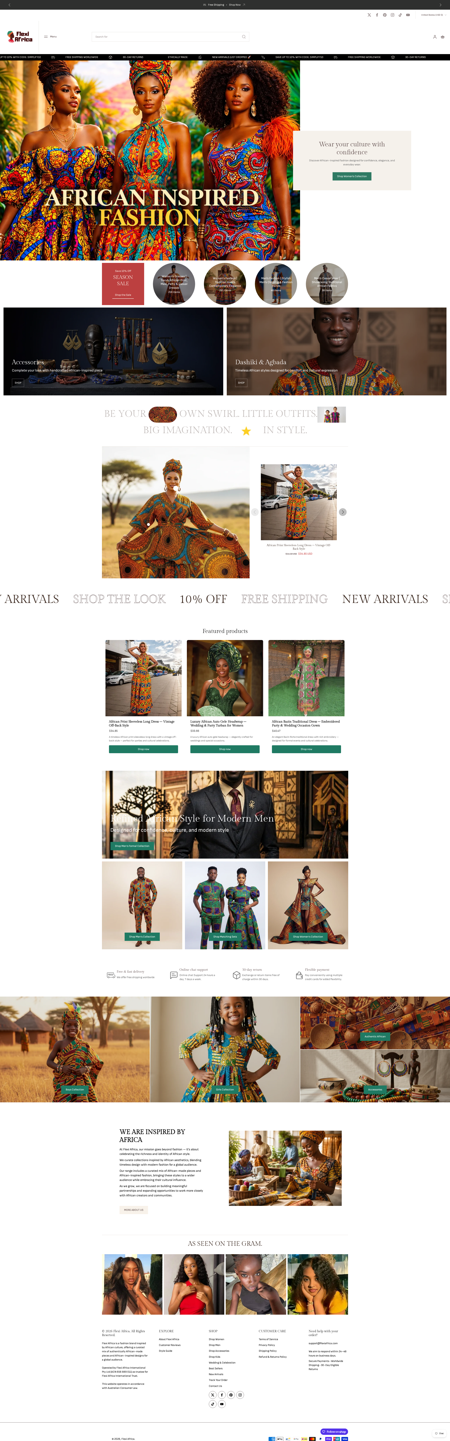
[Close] (86, 1381)
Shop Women (216, 1339)
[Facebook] (377, 15)
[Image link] (113, 351)
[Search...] (243, 36)
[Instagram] (392, 15)
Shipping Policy (268, 1351)
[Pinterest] (385, 15)
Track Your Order (218, 1380)
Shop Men (214, 1345)
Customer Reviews (170, 1345)
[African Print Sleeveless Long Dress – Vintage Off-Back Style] (299, 502)
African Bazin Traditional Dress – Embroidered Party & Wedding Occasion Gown (306, 724)
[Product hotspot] (175, 488)
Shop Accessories (219, 1351)
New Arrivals (216, 1374)
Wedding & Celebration (222, 1362)
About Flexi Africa (169, 1339)
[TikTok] (400, 15)
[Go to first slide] (440, 5)
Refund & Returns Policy (273, 1356)
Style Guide (165, 1351)
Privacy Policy (267, 1345)
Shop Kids (214, 1356)
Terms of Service (268, 1339)
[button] (125, 1333)
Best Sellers (216, 1368)
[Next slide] (343, 512)
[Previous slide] (9, 5)
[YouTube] (408, 15)
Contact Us (215, 1386)
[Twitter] (369, 15)
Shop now (143, 749)
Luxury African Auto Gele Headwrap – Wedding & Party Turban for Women (218, 724)
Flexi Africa (127, 1439)
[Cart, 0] (442, 37)
